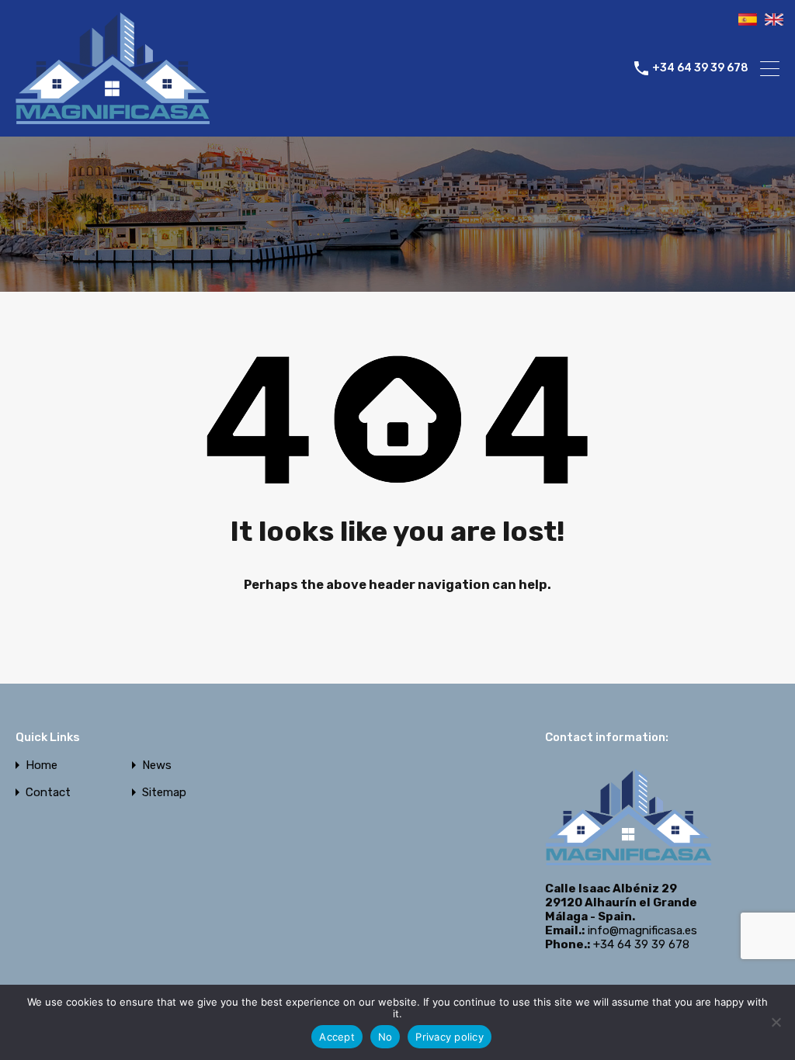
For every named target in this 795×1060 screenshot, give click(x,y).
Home (41, 765)
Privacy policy (449, 1037)
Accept (337, 1037)
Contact (48, 792)
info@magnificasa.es (642, 930)
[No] (775, 1023)
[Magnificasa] (113, 118)
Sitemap (164, 792)
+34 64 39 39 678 (700, 68)
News (157, 765)
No (385, 1037)
